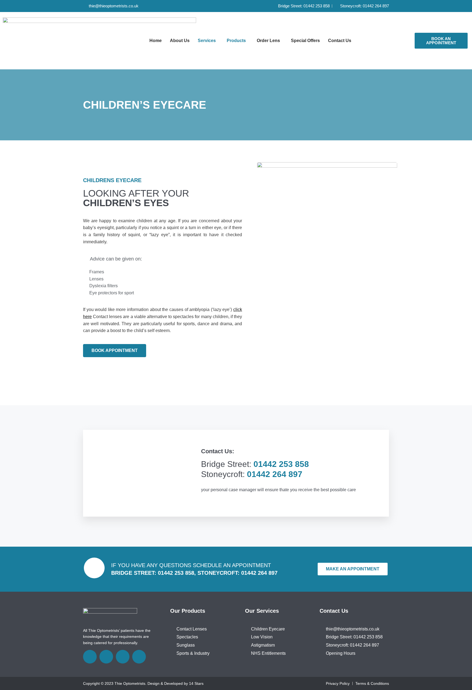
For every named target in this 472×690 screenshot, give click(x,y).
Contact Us (339, 40)
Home (155, 40)
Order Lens (268, 40)
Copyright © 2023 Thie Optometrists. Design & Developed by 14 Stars (143, 683)
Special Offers (305, 40)
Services (207, 40)
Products (236, 40)
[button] (208, 40)
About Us (180, 40)
